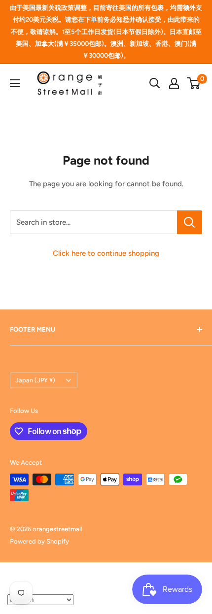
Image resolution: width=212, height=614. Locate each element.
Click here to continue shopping (106, 253)
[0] (194, 83)
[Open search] (154, 83)
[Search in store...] (189, 222)
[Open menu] (15, 83)
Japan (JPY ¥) (35, 380)
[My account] (174, 83)
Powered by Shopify (39, 541)
